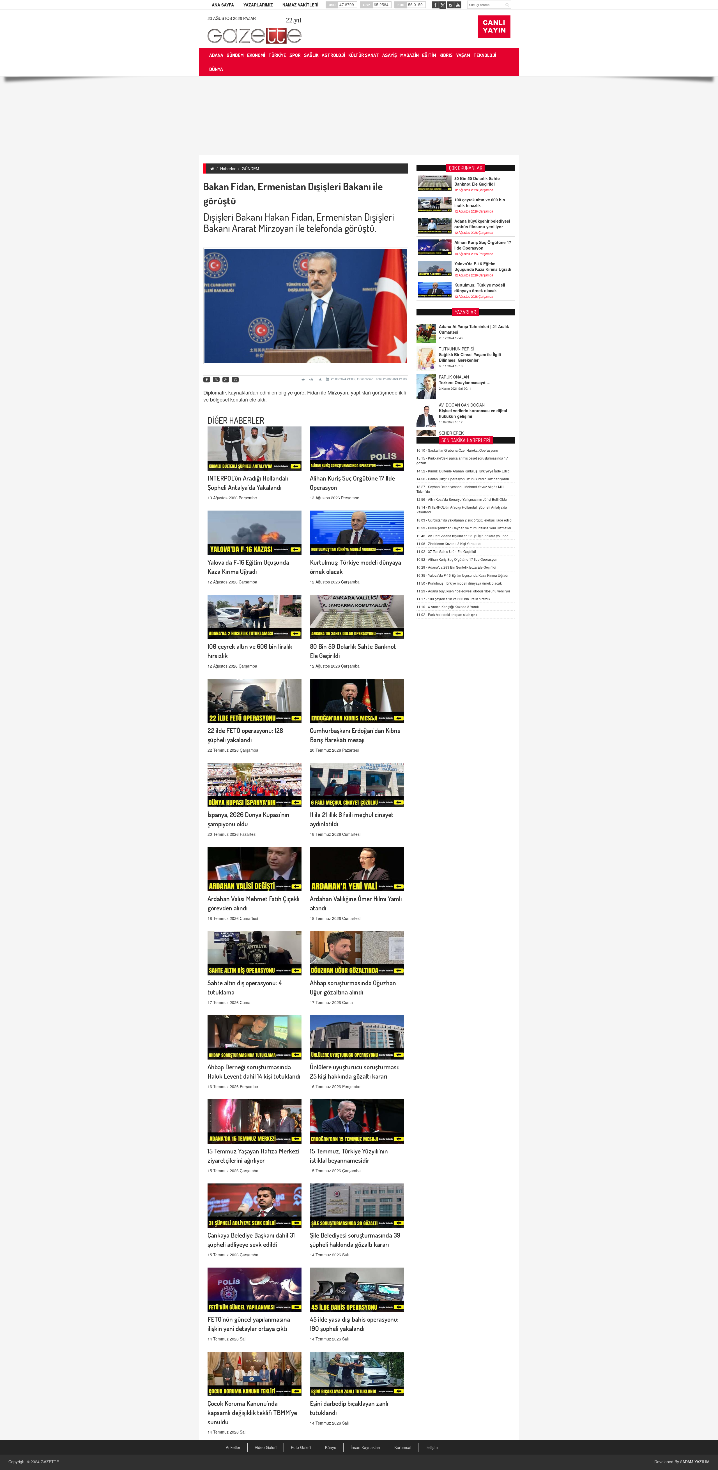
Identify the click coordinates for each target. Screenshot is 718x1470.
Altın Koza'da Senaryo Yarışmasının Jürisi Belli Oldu (461, 499)
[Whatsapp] (235, 380)
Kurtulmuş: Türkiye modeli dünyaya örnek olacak (479, 287)
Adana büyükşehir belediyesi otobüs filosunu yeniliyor (482, 223)
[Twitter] (216, 379)
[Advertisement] (359, 116)
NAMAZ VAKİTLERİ (300, 5)
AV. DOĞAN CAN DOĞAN (462, 380)
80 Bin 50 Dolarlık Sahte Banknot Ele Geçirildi (477, 181)
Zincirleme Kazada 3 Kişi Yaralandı (448, 543)
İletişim (431, 1447)
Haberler (228, 168)
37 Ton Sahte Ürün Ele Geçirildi (446, 551)
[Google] (225, 380)
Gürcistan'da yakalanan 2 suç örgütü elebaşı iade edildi (464, 520)
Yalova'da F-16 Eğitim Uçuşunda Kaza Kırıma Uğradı (482, 266)
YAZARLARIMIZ (258, 5)
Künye (330, 1447)
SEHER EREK (451, 408)
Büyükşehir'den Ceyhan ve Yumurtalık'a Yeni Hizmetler (463, 527)
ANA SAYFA (223, 5)
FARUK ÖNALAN (454, 352)
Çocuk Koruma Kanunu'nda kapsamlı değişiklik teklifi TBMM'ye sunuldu (252, 1412)
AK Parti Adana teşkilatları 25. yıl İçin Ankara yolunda (462, 535)
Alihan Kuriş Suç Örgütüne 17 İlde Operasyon (482, 245)
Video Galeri (266, 1447)
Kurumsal (402, 1447)
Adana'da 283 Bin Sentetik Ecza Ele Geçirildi (456, 567)
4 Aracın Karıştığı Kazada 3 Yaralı (447, 606)
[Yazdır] (304, 379)
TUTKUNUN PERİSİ (456, 324)
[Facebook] (206, 380)
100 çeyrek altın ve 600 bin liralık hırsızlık (479, 202)
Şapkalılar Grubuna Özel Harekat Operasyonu (457, 450)
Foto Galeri (301, 1447)
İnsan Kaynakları (365, 1447)
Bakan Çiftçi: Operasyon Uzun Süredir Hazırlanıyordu (462, 478)
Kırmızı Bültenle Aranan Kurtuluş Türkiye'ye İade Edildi (463, 471)
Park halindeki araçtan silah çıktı (446, 614)
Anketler (233, 1447)
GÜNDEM (250, 168)
